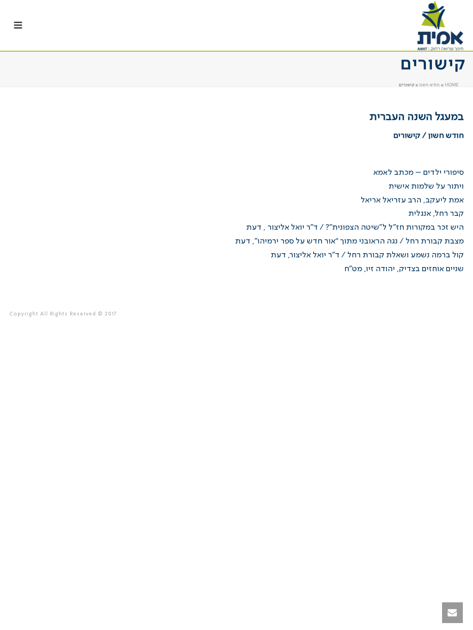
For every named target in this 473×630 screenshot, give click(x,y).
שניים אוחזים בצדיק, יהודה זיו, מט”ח (404, 269)
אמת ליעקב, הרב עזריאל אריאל (412, 200)
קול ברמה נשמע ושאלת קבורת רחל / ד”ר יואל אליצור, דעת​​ (367, 255)
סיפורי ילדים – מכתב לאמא (418, 172)
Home (451, 85)
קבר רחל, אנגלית (436, 213)
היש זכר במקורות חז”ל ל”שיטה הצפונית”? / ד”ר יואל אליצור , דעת (355, 227)
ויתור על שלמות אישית (426, 186)
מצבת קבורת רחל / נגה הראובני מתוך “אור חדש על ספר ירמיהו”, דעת (349, 241)
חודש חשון (429, 85)
